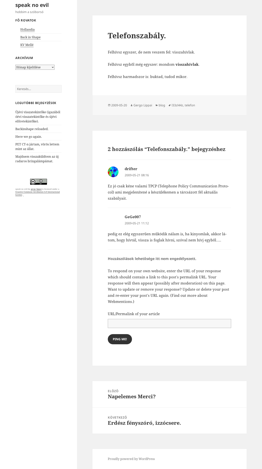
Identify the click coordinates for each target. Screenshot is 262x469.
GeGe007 (133, 216)
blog (162, 105)
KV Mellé (27, 45)
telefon (190, 105)
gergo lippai (36, 189)
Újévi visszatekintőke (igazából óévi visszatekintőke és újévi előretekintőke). (37, 116)
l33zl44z (177, 105)
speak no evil (32, 4)
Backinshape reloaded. (32, 129)
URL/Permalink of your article (134, 313)
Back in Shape (30, 37)
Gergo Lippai (142, 105)
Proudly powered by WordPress (131, 459)
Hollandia (27, 29)
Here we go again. (28, 136)
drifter (131, 168)
